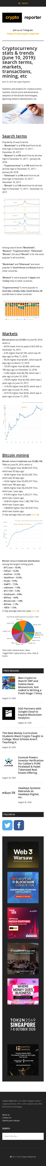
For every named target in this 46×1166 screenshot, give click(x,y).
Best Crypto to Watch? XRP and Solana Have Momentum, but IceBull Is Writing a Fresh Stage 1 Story (30, 685)
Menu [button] (25, 3)
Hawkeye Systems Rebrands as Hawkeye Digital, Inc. (29, 792)
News (27, 650)
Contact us (6, 1117)
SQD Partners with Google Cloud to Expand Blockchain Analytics (30, 713)
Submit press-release (11, 1120)
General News (18, 650)
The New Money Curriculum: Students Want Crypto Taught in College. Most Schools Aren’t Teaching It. (22, 737)
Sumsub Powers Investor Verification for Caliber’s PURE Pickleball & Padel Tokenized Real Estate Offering (31, 765)
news (29, 653)
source (35, 514)
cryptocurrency (20, 653)
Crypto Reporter (23, 17)
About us (6, 1115)
